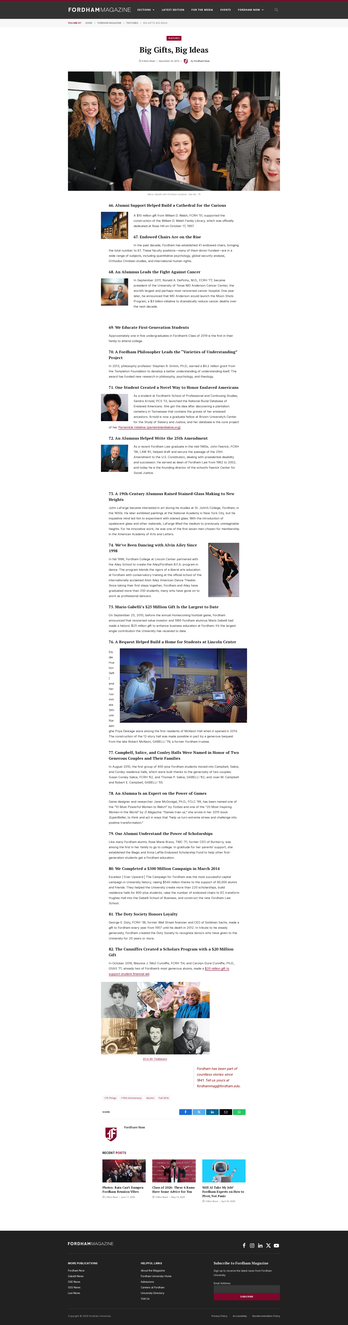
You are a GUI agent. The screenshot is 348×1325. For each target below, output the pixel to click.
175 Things (110, 1098)
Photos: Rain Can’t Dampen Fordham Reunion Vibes (122, 1189)
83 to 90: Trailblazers (155, 1058)
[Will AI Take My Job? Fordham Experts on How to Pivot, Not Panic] (224, 1170)
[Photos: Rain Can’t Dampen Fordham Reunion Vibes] (124, 1170)
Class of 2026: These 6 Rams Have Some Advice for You (173, 1189)
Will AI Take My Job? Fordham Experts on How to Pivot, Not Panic (223, 1191)
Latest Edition (173, 9)
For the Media (202, 9)
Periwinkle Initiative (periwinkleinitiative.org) (149, 427)
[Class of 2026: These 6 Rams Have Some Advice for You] (174, 1170)
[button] (276, 9)
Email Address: (222, 1283)
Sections (144, 9)
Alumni (150, 1098)
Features (174, 38)
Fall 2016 (164, 1098)
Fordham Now (249, 9)
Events (225, 9)
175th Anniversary (131, 1098)
